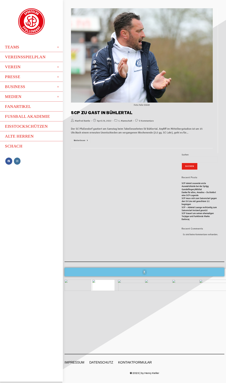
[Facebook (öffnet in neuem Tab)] (8, 161)
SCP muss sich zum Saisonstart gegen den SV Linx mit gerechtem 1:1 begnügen (199, 201)
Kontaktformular (135, 362)
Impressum (74, 362)
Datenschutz (101, 362)
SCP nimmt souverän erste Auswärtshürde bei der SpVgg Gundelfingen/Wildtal (195, 186)
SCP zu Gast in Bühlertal (101, 112)
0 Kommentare (146, 120)
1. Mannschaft (125, 120)
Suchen (185, 154)
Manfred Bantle (82, 120)
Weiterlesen (82, 140)
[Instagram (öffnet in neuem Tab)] (17, 161)
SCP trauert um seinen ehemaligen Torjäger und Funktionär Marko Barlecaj (198, 216)
